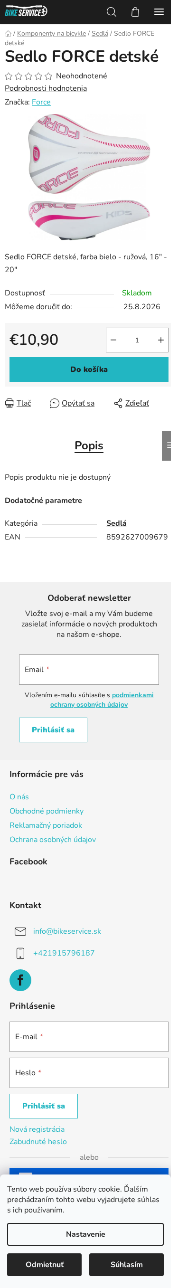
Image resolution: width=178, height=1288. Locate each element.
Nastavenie (85, 1234)
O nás (19, 797)
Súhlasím (127, 1265)
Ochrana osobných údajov (52, 839)
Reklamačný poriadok (45, 825)
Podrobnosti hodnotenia (46, 88)
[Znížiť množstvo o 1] (113, 340)
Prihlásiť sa (53, 730)
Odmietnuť (45, 1265)
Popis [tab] (89, 445)
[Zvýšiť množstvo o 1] (161, 340)
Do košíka (89, 369)
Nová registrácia (37, 1129)
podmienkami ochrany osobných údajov (102, 700)
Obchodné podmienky (46, 811)
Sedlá (116, 523)
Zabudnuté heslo (38, 1141)
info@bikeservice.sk (67, 931)
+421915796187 (64, 953)
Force (41, 102)
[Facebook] (20, 980)
